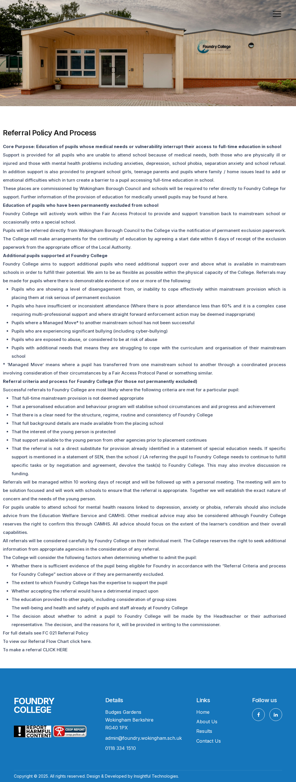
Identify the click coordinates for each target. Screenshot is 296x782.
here (85, 641)
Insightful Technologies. (156, 776)
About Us (206, 721)
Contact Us (208, 741)
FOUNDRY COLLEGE (34, 705)
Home (203, 712)
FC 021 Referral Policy (65, 633)
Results (204, 731)
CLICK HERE (55, 649)
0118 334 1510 (120, 748)
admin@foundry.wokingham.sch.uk (143, 738)
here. (222, 197)
